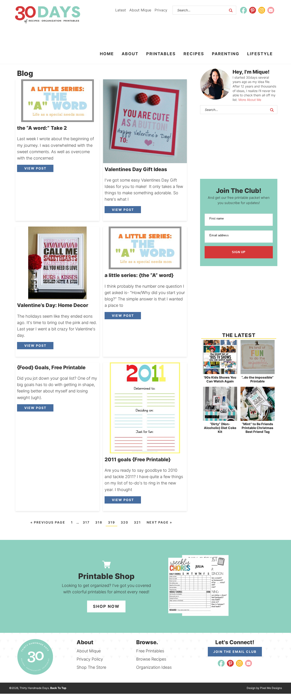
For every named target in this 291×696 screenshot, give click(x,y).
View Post (35, 168)
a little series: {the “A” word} (139, 275)
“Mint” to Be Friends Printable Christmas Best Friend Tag (257, 428)
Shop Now (106, 606)
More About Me (249, 100)
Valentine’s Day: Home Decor (52, 305)
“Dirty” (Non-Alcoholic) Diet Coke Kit (220, 428)
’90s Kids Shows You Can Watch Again (220, 379)
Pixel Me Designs (271, 688)
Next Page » (159, 522)
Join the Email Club (234, 652)
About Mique (140, 10)
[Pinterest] (252, 10)
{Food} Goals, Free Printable (51, 367)
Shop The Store (91, 667)
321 (137, 522)
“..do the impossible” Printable (257, 379)
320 (124, 522)
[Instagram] (261, 10)
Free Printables (150, 651)
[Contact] (270, 10)
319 (111, 522)
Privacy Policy (90, 659)
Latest (120, 10)
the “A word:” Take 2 (42, 128)
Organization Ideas (154, 667)
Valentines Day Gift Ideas (136, 169)
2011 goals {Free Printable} (138, 459)
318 (98, 522)
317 (86, 522)
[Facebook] (243, 10)
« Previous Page (47, 522)
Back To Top (58, 688)
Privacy (161, 10)
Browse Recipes (151, 659)
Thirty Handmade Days (47, 15)
